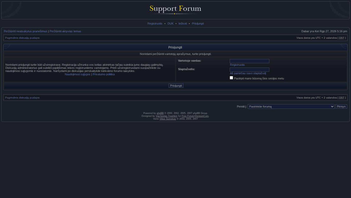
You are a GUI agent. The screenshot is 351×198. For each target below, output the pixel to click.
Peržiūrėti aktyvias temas (65, 31)
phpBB (160, 113)
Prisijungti (198, 23)
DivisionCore (202, 116)
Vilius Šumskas (168, 119)
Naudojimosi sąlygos (77, 74)
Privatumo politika (104, 74)
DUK (170, 23)
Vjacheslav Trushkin (166, 116)
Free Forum (188, 116)
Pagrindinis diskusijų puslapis (22, 37)
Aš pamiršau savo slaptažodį (248, 73)
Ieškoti (183, 23)
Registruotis (154, 23)
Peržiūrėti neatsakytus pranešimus (25, 31)
